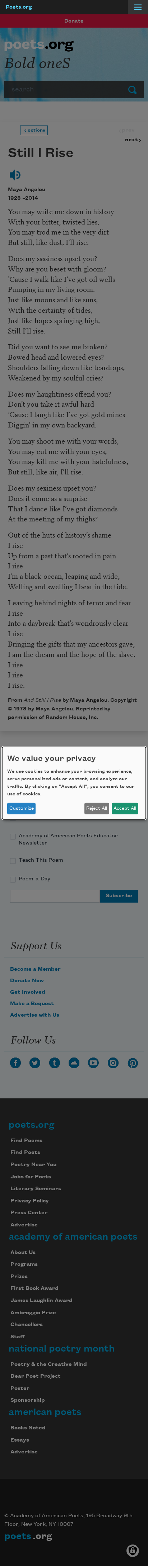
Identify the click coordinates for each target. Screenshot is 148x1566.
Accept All (125, 808)
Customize (21, 808)
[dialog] (74, 783)
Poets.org (19, 7)
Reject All (96, 808)
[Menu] (138, 7)
